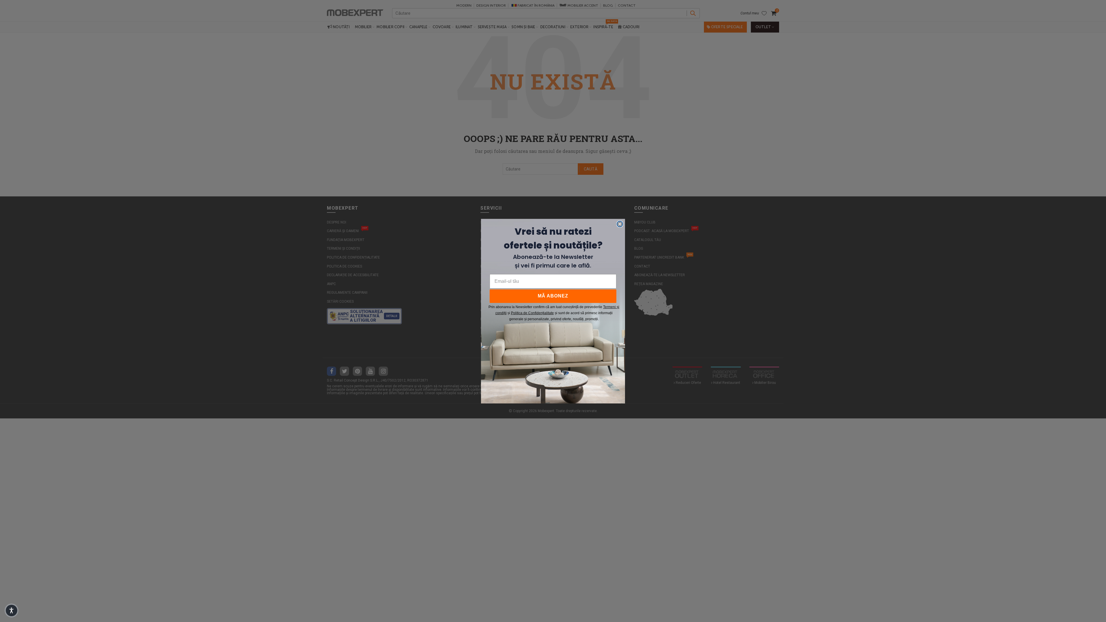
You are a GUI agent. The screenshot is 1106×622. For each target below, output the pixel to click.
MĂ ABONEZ (553, 295)
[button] (11, 610)
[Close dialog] (620, 224)
